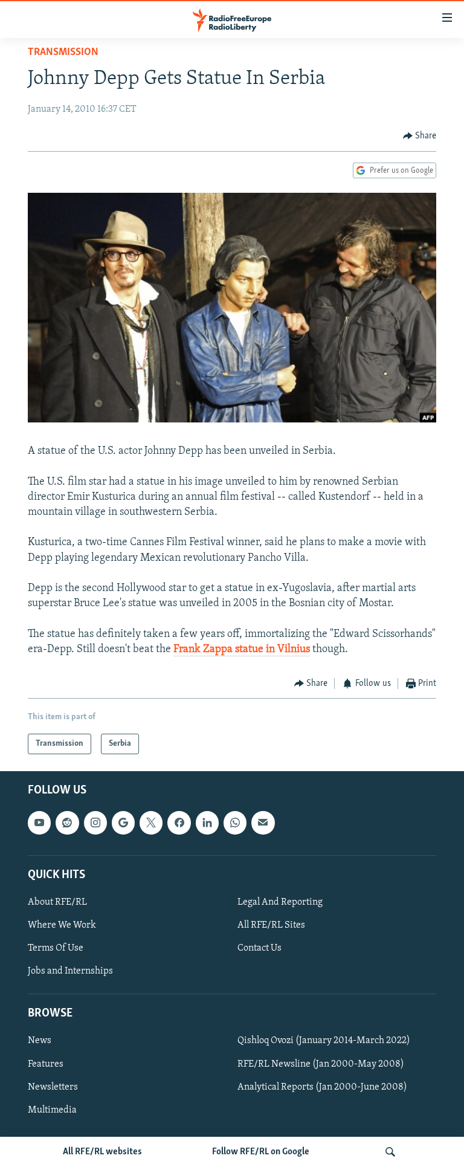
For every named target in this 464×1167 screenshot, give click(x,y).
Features (45, 1064)
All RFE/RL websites (102, 1152)
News (39, 1041)
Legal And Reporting (280, 902)
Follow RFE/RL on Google (260, 1152)
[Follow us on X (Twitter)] (151, 823)
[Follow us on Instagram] (95, 823)
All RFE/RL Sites (271, 925)
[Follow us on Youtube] (39, 823)
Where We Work (62, 925)
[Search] (390, 1152)
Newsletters (53, 1087)
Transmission (63, 52)
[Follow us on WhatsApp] (235, 823)
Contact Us (259, 949)
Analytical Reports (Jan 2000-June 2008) (322, 1087)
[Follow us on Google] (123, 823)
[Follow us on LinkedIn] (207, 823)
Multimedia (52, 1110)
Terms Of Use (55, 949)
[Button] (420, 136)
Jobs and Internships (70, 972)
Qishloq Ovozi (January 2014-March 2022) (323, 1041)
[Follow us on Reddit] (67, 823)
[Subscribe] (262, 823)
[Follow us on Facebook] (178, 823)
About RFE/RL (57, 902)
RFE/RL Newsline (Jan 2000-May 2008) (320, 1064)
